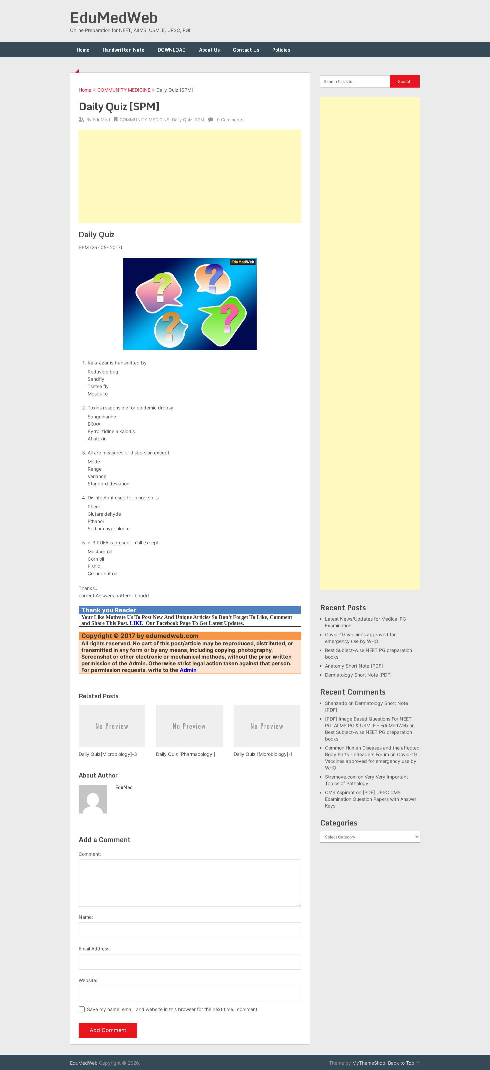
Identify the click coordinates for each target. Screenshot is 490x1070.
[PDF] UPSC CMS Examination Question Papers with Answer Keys (370, 799)
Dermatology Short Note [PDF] (358, 675)
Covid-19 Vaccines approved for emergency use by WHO (371, 761)
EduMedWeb (114, 17)
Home (83, 50)
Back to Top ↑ (404, 1063)
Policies (281, 50)
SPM (199, 119)
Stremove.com (341, 777)
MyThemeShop (368, 1063)
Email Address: (95, 948)
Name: (86, 917)
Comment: (90, 854)
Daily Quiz (182, 119)
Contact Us (246, 50)
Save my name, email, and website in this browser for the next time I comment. (173, 1009)
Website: (88, 980)
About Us (209, 50)
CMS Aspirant (340, 792)
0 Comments (230, 119)
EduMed (101, 119)
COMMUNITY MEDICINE (123, 90)
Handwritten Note (123, 50)
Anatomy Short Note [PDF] (354, 666)
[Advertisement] (190, 176)
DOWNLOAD (172, 50)
